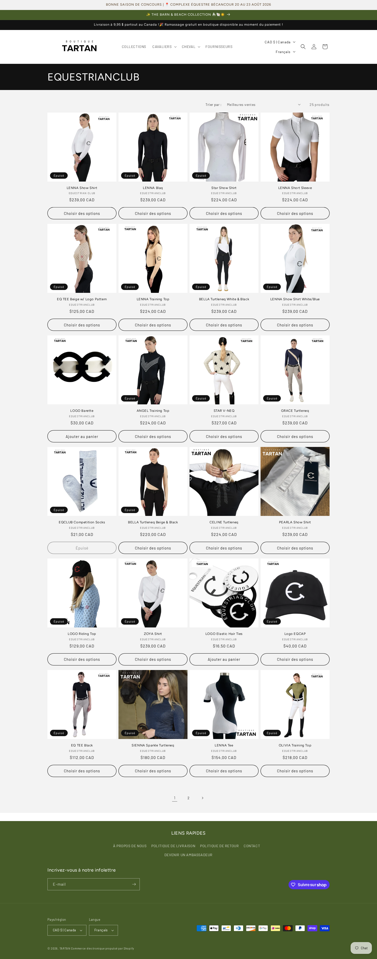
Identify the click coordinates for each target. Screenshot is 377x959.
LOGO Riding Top (82, 634)
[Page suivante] (202, 798)
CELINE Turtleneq (224, 522)
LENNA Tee (224, 745)
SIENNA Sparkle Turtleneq (153, 745)
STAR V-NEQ (224, 411)
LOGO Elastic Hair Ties (224, 634)
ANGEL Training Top (153, 411)
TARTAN (64, 948)
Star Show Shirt (224, 188)
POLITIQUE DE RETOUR (219, 846)
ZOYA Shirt (153, 634)
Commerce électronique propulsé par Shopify (102, 948)
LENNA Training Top (153, 299)
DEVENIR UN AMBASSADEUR (188, 855)
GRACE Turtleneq (295, 411)
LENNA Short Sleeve (295, 188)
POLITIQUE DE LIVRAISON (173, 846)
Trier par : (213, 104)
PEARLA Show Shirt (295, 522)
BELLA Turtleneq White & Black (224, 299)
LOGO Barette (81, 411)
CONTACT (252, 846)
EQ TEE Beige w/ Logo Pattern (82, 299)
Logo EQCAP (295, 634)
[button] (163, 46)
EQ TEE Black (82, 745)
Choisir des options (82, 213)
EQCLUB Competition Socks (82, 522)
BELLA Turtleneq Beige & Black (153, 522)
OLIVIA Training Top (295, 745)
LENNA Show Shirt (82, 188)
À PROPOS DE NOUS (130, 846)
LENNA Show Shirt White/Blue (295, 299)
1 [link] (175, 797)
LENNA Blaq (153, 188)
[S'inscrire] (134, 884)
